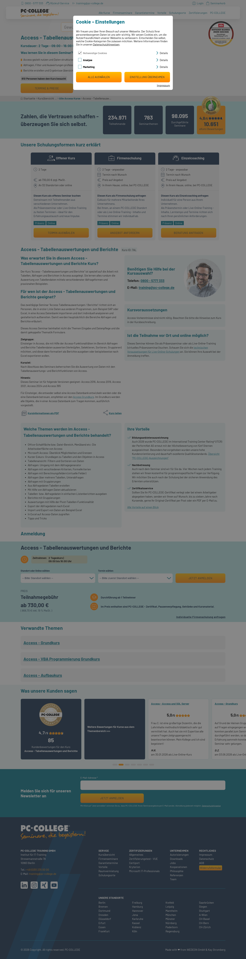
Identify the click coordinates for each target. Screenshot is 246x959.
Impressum (163, 85)
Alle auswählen (99, 77)
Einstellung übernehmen (147, 77)
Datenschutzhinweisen (106, 44)
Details (164, 53)
